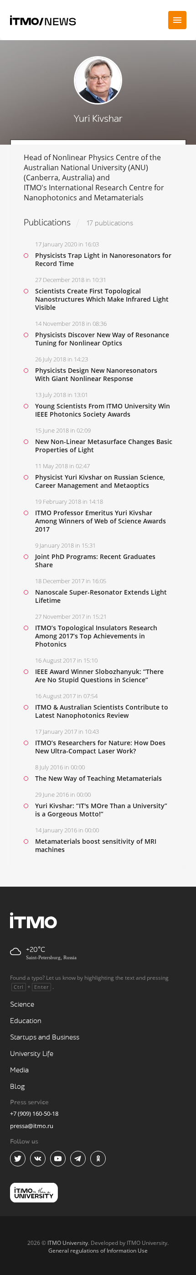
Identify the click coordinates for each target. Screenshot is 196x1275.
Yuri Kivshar (98, 119)
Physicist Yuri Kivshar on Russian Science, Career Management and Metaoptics (100, 481)
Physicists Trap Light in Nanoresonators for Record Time (103, 259)
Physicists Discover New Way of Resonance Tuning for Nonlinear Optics (102, 338)
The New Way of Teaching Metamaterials (98, 778)
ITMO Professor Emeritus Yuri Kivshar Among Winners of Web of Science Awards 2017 (100, 520)
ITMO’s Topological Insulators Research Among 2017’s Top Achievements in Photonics (96, 635)
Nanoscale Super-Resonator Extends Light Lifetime (101, 596)
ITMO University (67, 1243)
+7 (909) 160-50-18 (34, 1113)
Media (19, 1070)
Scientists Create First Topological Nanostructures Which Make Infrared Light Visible (102, 299)
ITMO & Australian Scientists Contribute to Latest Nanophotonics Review (101, 711)
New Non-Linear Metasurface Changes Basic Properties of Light (103, 445)
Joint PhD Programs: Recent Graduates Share (95, 560)
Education (25, 1021)
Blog (17, 1086)
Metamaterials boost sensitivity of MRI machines (95, 845)
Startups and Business (44, 1037)
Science (22, 1004)
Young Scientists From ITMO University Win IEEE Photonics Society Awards (102, 410)
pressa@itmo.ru (31, 1126)
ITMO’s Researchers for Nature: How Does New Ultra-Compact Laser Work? (100, 746)
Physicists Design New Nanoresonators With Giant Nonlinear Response (96, 374)
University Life (31, 1054)
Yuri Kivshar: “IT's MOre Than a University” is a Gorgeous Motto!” (101, 809)
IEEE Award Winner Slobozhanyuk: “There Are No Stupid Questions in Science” (99, 675)
